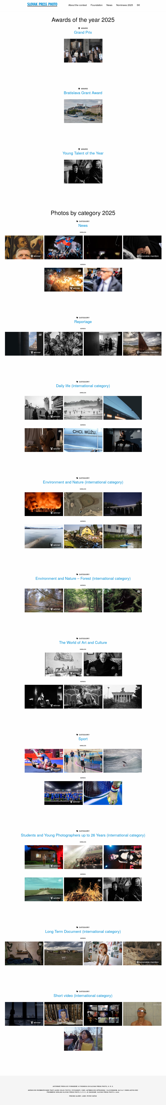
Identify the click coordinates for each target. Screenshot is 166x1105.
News (109, 5)
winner (37, 255)
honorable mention (149, 255)
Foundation (97, 5)
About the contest (77, 5)
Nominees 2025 (124, 5)
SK (138, 5)
